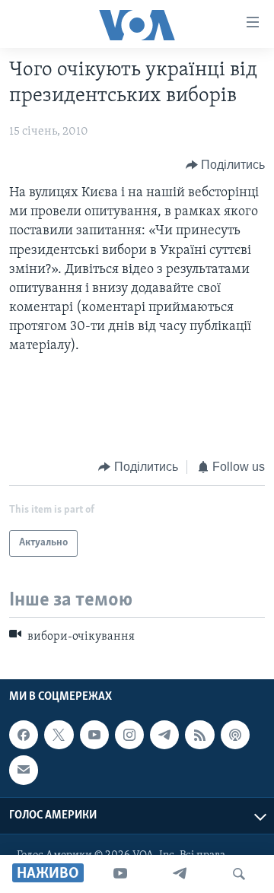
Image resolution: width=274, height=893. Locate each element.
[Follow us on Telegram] (164, 734)
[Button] (226, 165)
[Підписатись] (23, 769)
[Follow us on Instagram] (129, 734)
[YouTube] (120, 874)
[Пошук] (239, 874)
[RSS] (199, 734)
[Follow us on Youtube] (94, 734)
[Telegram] (179, 874)
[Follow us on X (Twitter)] (58, 734)
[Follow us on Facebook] (23, 734)
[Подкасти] (235, 734)
